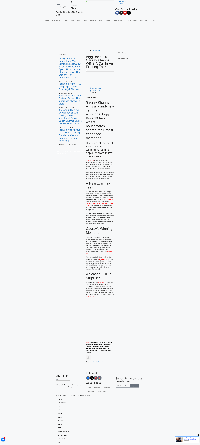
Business (93, 20)
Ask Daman (60, 153)
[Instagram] (121, 13)
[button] (77, 2)
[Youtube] (125, 13)
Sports (101, 20)
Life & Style (143, 20)
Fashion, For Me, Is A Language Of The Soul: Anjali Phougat (70, 86)
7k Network (80, 151)
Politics (65, 20)
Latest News (56, 20)
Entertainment (118, 20)
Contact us (106, 387)
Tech (153, 20)
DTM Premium (132, 20)
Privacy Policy (101, 391)
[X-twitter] (129, 13)
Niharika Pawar (97, 362)
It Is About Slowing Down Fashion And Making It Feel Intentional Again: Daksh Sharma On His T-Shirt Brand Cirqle (70, 117)
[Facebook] (117, 13)
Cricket (108, 20)
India (72, 20)
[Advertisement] (100, 36)
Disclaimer (91, 391)
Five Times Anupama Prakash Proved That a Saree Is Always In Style (70, 99)
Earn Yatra (73, 151)
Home (47, 20)
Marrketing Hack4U (63, 151)
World (78, 20)
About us (97, 387)
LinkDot (67, 153)
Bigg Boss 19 (96, 50)
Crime (85, 20)
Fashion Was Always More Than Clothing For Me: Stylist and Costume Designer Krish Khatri (69, 135)
